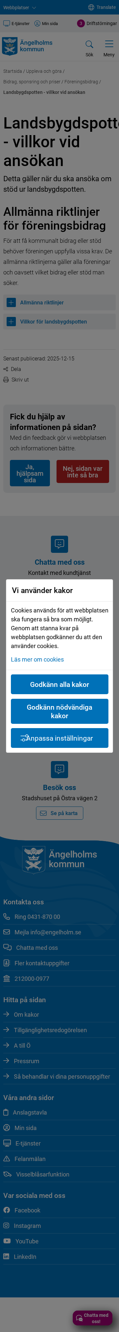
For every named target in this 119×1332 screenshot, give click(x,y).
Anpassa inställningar (59, 738)
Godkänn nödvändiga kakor (59, 711)
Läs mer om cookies (37, 659)
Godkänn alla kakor (59, 684)
